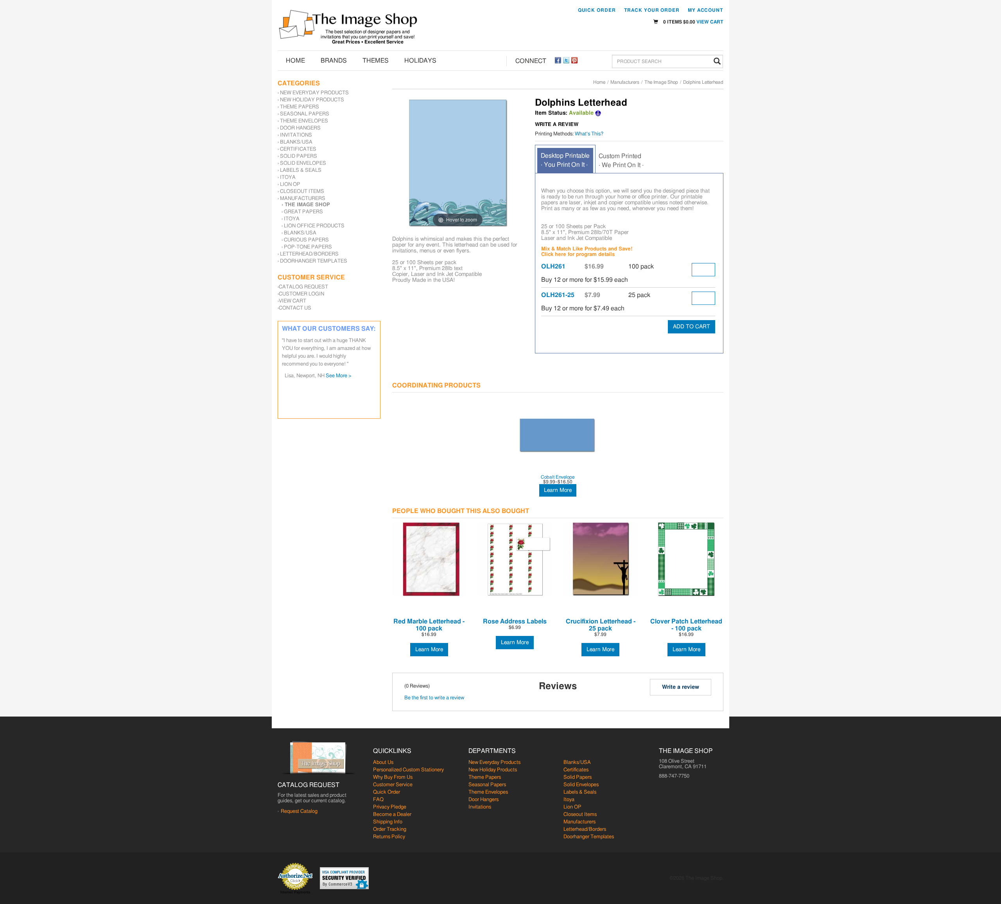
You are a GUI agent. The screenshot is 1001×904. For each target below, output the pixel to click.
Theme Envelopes (304, 121)
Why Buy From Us (393, 777)
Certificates (298, 149)
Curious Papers (306, 240)
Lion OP (290, 184)
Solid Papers (298, 156)
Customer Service (393, 784)
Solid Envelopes (303, 163)
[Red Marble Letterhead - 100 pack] (429, 559)
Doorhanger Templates (313, 261)
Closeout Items (302, 191)
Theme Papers (299, 107)
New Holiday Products (312, 100)
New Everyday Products (314, 92)
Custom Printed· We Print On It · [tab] (621, 160)
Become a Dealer (392, 814)
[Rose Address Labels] (515, 559)
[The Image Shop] (348, 24)
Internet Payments (295, 892)
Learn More (558, 490)
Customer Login (301, 294)
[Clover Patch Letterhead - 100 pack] (686, 559)
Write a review (680, 687)
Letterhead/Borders (309, 254)
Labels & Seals (300, 170)
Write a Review (556, 124)
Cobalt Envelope (557, 477)
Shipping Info (387, 822)
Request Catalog (299, 811)
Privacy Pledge (389, 807)
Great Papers (303, 211)
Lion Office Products (314, 226)
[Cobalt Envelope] (557, 435)
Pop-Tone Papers (308, 247)
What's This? (589, 134)
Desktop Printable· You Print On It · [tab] (565, 160)
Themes (375, 61)
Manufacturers (624, 82)
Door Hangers (300, 128)
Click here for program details (578, 254)
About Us (383, 762)
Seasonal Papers (304, 114)
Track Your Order (652, 10)
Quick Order (597, 10)
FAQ (378, 799)
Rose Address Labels (515, 621)
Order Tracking (389, 829)
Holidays (420, 61)
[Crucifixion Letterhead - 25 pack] (600, 559)
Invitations (296, 135)
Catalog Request (303, 287)
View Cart (709, 22)
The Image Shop (661, 82)
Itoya (288, 177)
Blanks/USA (296, 142)
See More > (349, 352)
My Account (705, 10)
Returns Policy (389, 836)
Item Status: (551, 113)
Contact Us (295, 308)
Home (295, 61)
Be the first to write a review (434, 698)
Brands (334, 61)
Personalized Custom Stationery (408, 770)
